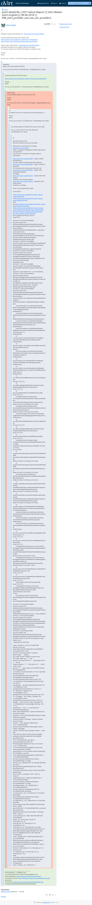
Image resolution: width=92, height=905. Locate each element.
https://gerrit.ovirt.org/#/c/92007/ (23, 170)
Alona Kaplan (11, 25)
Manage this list (44, 3)
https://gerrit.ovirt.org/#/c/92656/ (34, 34)
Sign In (54, 3)
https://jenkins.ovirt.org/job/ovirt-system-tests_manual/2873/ (19, 41)
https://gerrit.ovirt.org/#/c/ (21, 148)
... (2, 62)
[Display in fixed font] (53, 895)
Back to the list (64, 27)
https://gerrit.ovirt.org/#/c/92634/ (29, 45)
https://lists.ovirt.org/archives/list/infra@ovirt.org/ (28, 882)
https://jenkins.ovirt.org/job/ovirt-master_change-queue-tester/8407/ (25, 78)
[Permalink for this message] (56, 895)
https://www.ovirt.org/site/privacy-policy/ (28, 876)
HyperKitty (46, 902)
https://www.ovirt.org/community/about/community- (34, 878)
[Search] (89, 3)
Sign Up (63, 3)
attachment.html (6, 891)
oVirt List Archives (22, 3)
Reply (4, 897)
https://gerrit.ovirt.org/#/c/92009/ (23, 159)
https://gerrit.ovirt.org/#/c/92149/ (23, 181)
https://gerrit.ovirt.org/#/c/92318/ (23, 176)
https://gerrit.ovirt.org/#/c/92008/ (23, 164)
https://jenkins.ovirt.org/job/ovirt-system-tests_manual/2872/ (19, 39)
